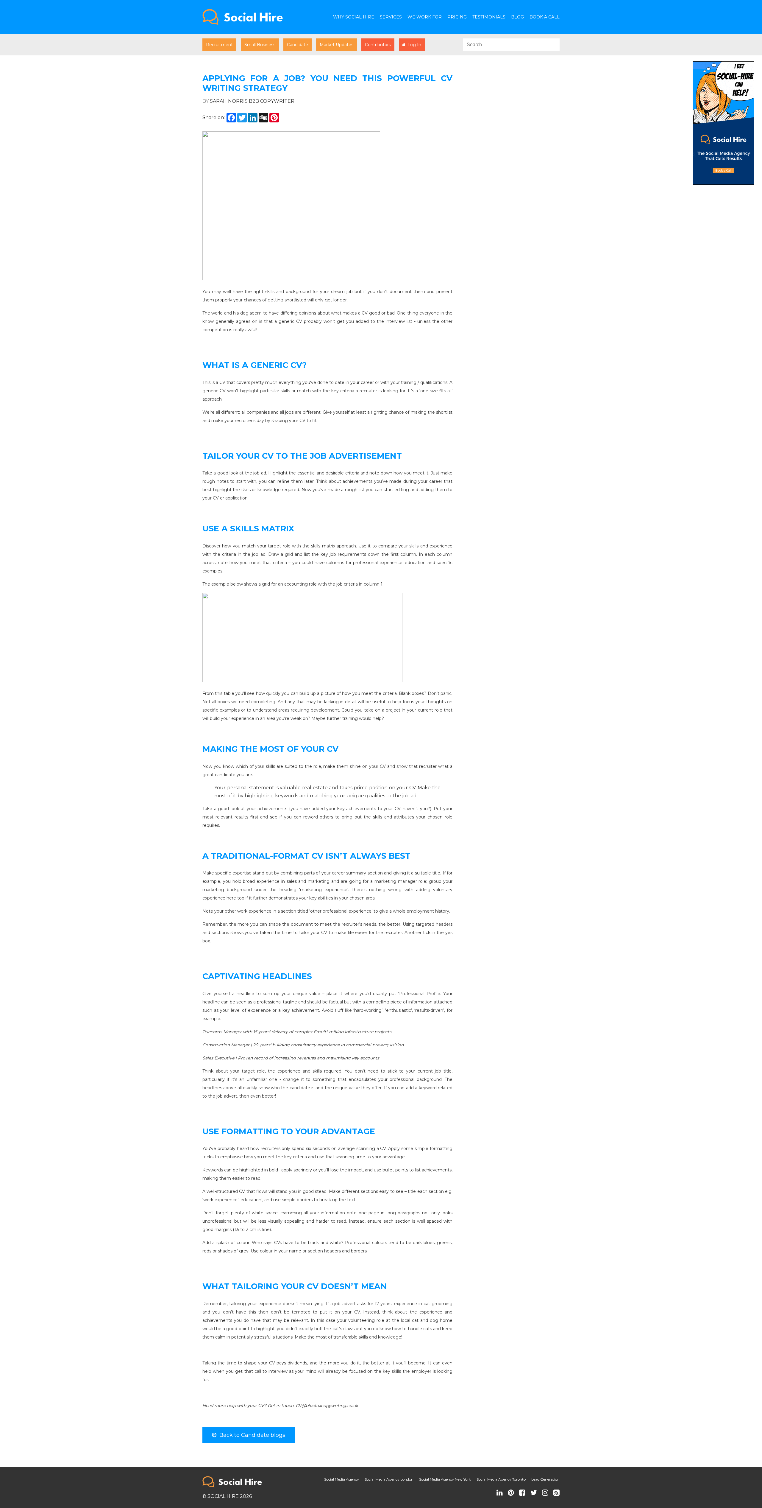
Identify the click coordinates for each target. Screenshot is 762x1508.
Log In (413, 44)
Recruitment (219, 44)
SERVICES (391, 17)
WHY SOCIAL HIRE (353, 17)
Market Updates (336, 44)
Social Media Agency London (389, 1479)
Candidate (297, 44)
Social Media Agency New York (445, 1479)
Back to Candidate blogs (250, 1435)
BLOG (517, 17)
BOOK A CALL (545, 17)
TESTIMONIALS (488, 17)
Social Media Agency (341, 1479)
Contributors (378, 44)
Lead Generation (545, 1479)
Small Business (259, 44)
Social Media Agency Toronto (501, 1479)
